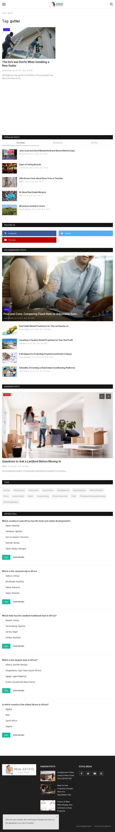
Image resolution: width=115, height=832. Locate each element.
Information (33, 490)
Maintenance (19, 490)
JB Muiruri (23, 343)
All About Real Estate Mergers (32, 192)
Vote (6, 557)
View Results (18, 557)
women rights (18, 496)
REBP (21, 195)
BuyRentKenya (79, 490)
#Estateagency (63, 490)
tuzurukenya (47, 490)
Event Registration (84, 826)
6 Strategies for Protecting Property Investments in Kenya (45, 354)
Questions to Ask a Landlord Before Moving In (31, 461)
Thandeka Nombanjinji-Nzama (92, 496)
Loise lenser (7, 70)
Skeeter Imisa (24, 154)
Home (4, 13)
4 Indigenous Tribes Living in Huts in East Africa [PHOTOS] (65, 775)
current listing (43, 496)
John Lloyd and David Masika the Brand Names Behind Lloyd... (47, 151)
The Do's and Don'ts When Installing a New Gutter (25, 63)
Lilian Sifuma (8, 318)
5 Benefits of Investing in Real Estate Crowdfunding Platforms (47, 368)
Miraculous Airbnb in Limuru (32, 206)
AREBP (21, 181)
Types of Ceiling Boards (30, 164)
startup (7, 490)
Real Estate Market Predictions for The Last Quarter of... (44, 326)
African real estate (60, 496)
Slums (6, 496)
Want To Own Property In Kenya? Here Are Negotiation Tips (65, 790)
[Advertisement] (57, 111)
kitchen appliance (11, 502)
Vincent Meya (24, 329)
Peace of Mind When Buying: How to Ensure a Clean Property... (65, 806)
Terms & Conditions (102, 826)
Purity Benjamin (25, 357)
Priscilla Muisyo (25, 209)
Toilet (73, 496)
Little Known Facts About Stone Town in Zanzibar (41, 178)
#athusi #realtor (96, 490)
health (30, 496)
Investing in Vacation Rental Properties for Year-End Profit (46, 340)
